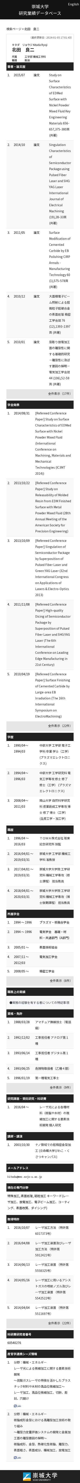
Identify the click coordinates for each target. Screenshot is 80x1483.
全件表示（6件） (61, 980)
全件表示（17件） (60, 393)
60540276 (14, 1342)
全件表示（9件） (61, 1087)
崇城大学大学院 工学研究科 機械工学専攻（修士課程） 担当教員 (54, 875)
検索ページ (13, 29)
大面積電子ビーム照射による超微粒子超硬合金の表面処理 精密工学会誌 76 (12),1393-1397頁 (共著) (60, 314)
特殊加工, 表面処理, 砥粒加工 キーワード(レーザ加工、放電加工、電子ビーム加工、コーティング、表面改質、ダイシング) (38, 1202)
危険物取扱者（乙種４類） (53, 1068)
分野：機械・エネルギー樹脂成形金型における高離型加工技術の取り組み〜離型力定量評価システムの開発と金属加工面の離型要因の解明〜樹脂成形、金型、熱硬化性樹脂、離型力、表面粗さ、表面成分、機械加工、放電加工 (42, 1432)
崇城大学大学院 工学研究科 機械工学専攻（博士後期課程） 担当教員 (54, 896)
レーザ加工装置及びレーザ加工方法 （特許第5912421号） (53, 1249)
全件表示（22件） (60, 726)
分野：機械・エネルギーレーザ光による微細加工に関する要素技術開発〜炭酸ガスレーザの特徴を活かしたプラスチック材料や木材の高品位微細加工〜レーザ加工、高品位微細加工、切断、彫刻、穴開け (42, 1380)
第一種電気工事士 (47, 1078)
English (73, 4)
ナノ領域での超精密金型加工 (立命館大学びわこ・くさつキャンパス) (53, 1150)
